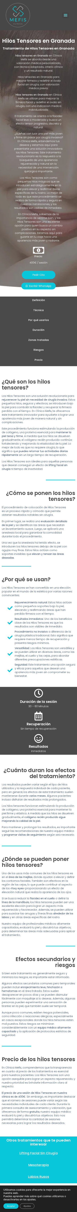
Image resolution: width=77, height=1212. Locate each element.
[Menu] (65, 15)
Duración (38, 330)
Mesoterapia (38, 1165)
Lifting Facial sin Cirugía (39, 1153)
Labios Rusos (38, 1176)
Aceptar (11, 1206)
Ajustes (27, 1206)
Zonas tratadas (38, 340)
